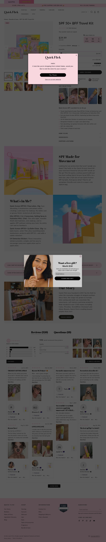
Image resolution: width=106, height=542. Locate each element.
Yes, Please (53, 75)
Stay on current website (53, 79)
